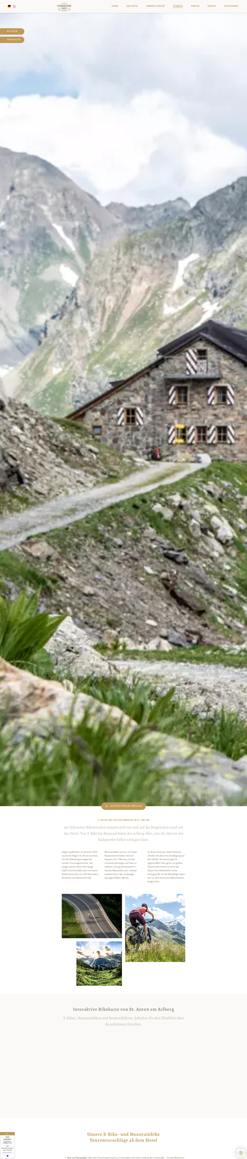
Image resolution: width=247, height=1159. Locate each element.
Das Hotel (132, 6)
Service (212, 6)
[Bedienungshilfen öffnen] (240, 1152)
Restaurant (231, 6)
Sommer (178, 6)
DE (9, 6)
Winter (195, 6)
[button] (92, 916)
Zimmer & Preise (155, 6)
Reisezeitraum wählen (126, 806)
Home (64, 6)
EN (14, 6)
